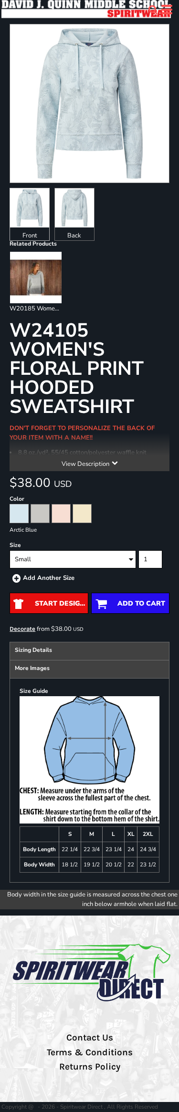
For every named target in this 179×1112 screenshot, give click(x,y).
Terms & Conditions (90, 1052)
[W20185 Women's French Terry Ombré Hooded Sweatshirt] (36, 277)
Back (74, 235)
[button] (153, 9)
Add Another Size (48, 578)
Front (29, 235)
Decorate (22, 628)
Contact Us (89, 1037)
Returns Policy (89, 1066)
